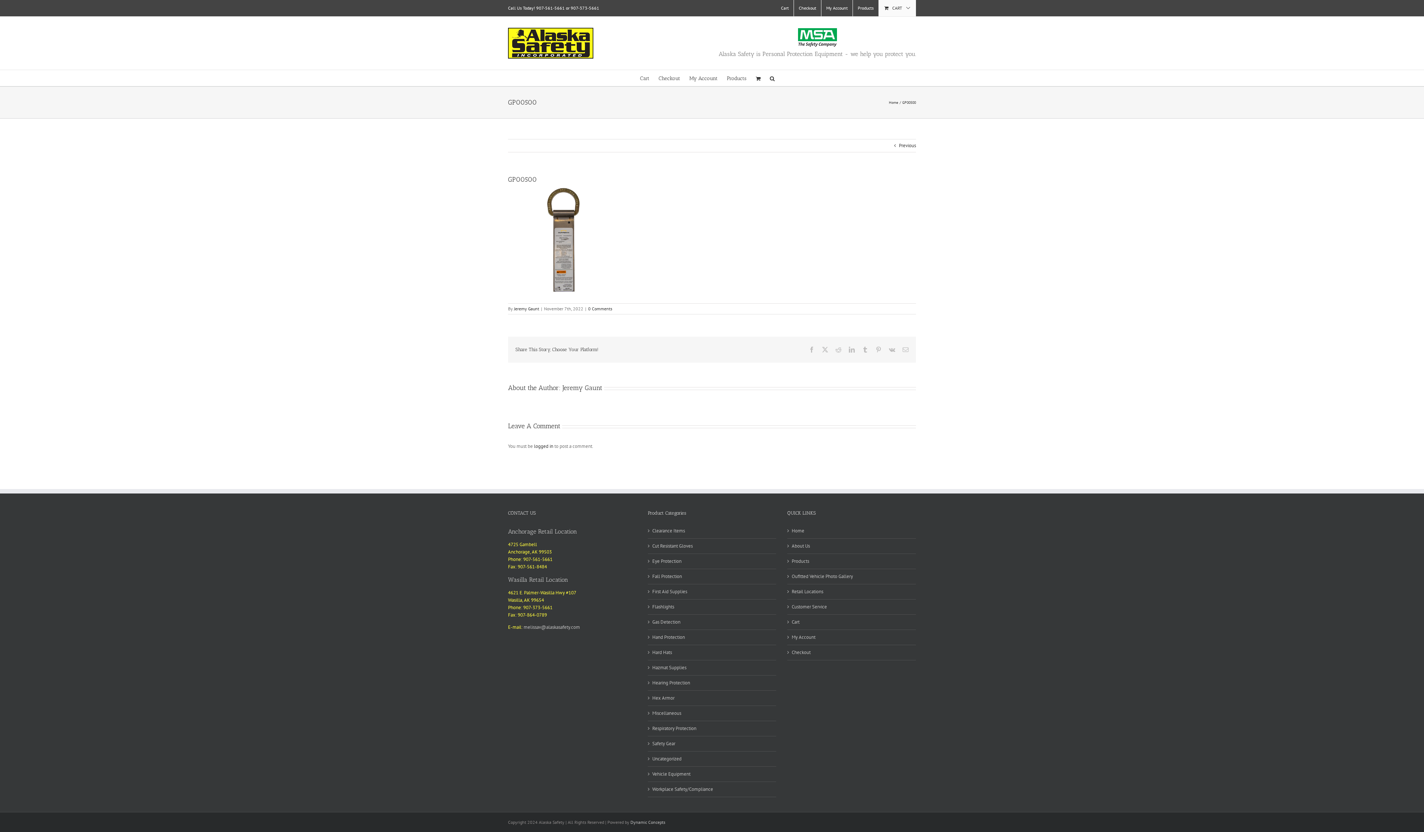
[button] (772, 78)
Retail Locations (807, 591)
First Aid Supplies (669, 591)
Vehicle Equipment (671, 774)
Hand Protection (668, 637)
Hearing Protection (671, 683)
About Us (801, 546)
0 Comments (600, 308)
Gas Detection (666, 622)
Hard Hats (662, 652)
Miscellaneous (666, 713)
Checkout (801, 652)
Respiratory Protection (674, 728)
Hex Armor (663, 698)
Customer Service (809, 607)
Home (798, 531)
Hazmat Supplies (669, 667)
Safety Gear (663, 743)
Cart (796, 622)
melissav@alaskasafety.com (552, 627)
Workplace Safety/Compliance (682, 789)
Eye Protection (667, 561)
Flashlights (663, 607)
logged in (543, 446)
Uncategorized (667, 759)
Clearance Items (668, 531)
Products (800, 561)
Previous (907, 145)
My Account (803, 637)
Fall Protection (667, 576)
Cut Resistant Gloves (672, 546)
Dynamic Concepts (647, 822)
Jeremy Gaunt (526, 308)
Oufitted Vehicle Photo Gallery (822, 576)
